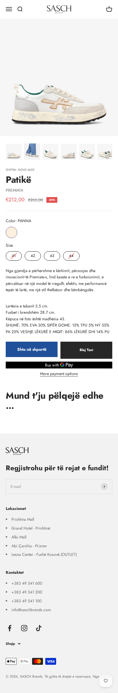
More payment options (59, 373)
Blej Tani (86, 349)
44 (71, 254)
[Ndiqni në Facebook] (9, 628)
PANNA (11, 232)
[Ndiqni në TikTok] (39, 628)
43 (52, 254)
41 (14, 254)
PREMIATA (14, 190)
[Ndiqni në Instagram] (24, 628)
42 (33, 254)
